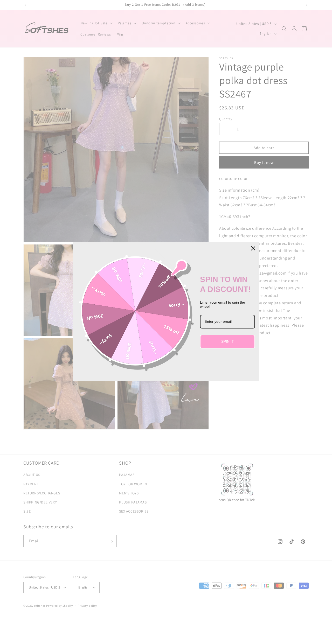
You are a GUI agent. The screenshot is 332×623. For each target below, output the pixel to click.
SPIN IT (227, 341)
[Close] (253, 248)
